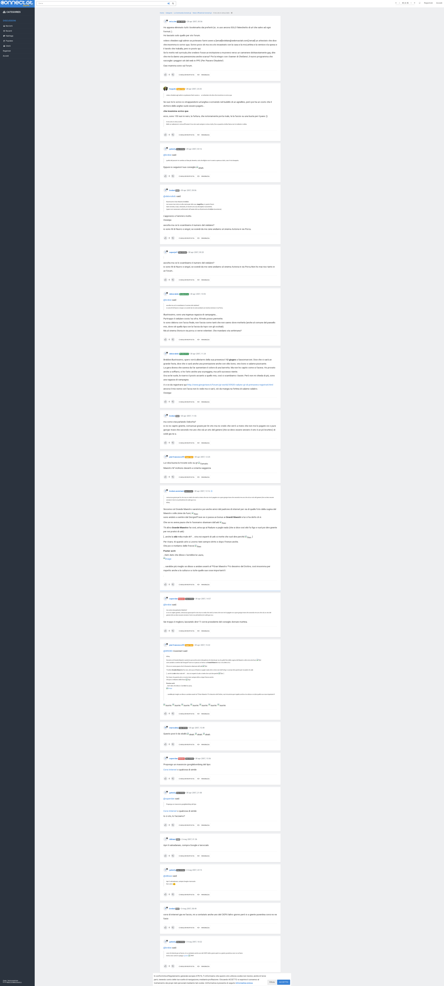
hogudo (172, 89)
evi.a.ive (172, 21)
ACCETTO (283, 982)
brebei (172, 190)
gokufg (172, 149)
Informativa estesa (244, 983)
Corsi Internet (170, 769)
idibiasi (172, 839)
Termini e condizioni (13, 980)
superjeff (173, 252)
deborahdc (174, 294)
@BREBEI (168, 651)
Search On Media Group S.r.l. (14, 982)
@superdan (168, 798)
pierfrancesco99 (176, 457)
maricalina (173, 728)
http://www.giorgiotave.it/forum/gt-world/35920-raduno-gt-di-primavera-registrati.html (230, 384)
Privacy (5, 980)
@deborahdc (169, 196)
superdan (173, 599)
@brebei (167, 155)
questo (186, 956)
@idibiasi (167, 876)
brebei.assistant (176, 491)
